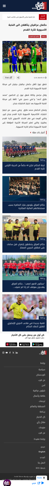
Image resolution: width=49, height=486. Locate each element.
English (42, 452)
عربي (43, 446)
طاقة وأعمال (39, 396)
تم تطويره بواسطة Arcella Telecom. (24, 476)
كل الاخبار (41, 417)
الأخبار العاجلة (42, 17)
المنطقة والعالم (37, 406)
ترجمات (42, 401)
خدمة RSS (40, 468)
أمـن (43, 385)
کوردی (42, 457)
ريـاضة (44, 36)
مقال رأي (41, 422)
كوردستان (40, 375)
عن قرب (41, 380)
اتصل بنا (41, 463)
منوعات (42, 427)
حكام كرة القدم (34, 36)
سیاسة (42, 369)
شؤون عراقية (39, 391)
